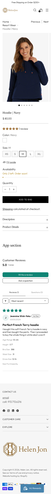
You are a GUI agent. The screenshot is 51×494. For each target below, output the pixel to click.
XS (6, 154)
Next (45, 21)
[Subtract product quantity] (5, 189)
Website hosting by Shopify (15, 476)
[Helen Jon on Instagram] (8, 411)
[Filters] (5, 301)
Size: (7, 147)
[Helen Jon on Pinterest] (18, 411)
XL (39, 154)
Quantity (8, 183)
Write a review (25, 274)
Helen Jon (24, 469)
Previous (35, 21)
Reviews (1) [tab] (14, 292)
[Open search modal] (35, 10)
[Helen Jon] (10, 10)
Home (6, 21)
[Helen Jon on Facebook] (4, 411)
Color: (10, 135)
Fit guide (11, 162)
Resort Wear (9, 25)
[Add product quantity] (13, 189)
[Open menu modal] (47, 10)
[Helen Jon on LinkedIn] (13, 411)
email (6, 397)
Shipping (8, 209)
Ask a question (25, 280)
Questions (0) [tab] (37, 292)
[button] (11, 128)
